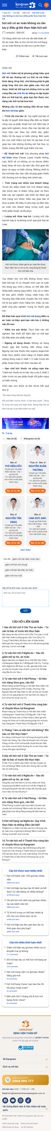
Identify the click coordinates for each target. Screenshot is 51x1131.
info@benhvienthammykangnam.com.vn (26, 1093)
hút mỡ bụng (34, 316)
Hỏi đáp (16, 13)
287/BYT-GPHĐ (42, 1038)
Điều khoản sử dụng (10, 1127)
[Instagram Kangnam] (21, 1100)
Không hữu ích (31, 439)
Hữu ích (11, 439)
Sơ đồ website (27, 1127)
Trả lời (8, 433)
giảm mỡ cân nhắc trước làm (26, 559)
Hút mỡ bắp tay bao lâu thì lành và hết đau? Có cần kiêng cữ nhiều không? (27, 891)
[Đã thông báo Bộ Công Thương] (25, 1050)
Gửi (26, 610)
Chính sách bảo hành (29, 1123)
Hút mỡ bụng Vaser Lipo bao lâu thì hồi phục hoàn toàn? (25, 987)
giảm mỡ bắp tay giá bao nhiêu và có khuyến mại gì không (26, 950)
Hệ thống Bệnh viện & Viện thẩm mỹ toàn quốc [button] (24, 1108)
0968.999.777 (22, 1081)
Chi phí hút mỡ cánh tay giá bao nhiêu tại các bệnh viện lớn (26, 903)
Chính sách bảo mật (10, 1123)
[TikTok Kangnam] (28, 1100)
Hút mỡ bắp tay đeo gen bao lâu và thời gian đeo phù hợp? (25, 928)
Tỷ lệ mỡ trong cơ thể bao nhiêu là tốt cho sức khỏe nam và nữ (25, 916)
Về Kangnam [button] (9, 1059)
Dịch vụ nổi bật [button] (10, 1066)
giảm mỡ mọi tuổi (13, 575)
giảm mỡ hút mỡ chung (16, 564)
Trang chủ (6, 13)
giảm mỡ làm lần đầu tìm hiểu (19, 570)
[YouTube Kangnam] (13, 1100)
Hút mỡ (6, 73)
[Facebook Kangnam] (5, 1100)
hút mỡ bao (12, 110)
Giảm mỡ (26, 13)
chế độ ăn (22, 93)
